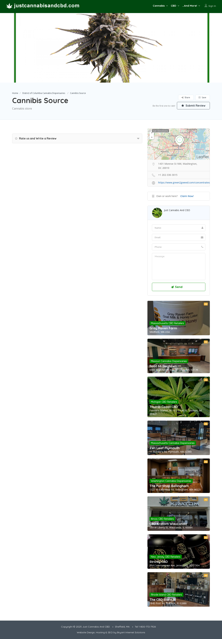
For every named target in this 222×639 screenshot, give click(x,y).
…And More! (189, 5)
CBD (173, 5)
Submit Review (195, 105)
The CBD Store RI (163, 599)
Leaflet (203, 156)
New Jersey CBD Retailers (165, 556)
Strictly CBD (159, 562)
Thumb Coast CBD (164, 407)
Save (203, 97)
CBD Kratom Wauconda (168, 524)
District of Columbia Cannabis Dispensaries (43, 93)
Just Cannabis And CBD (177, 210)
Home (15, 93)
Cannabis (159, 5)
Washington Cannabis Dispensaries (171, 481)
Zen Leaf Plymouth (165, 448)
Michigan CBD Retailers (164, 401)
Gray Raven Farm (163, 328)
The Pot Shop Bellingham (169, 486)
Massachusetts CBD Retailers (167, 323)
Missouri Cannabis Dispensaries (169, 361)
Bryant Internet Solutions (131, 632)
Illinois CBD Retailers (162, 518)
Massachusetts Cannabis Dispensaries (173, 443)
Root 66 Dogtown (163, 366)
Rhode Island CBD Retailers (166, 594)
